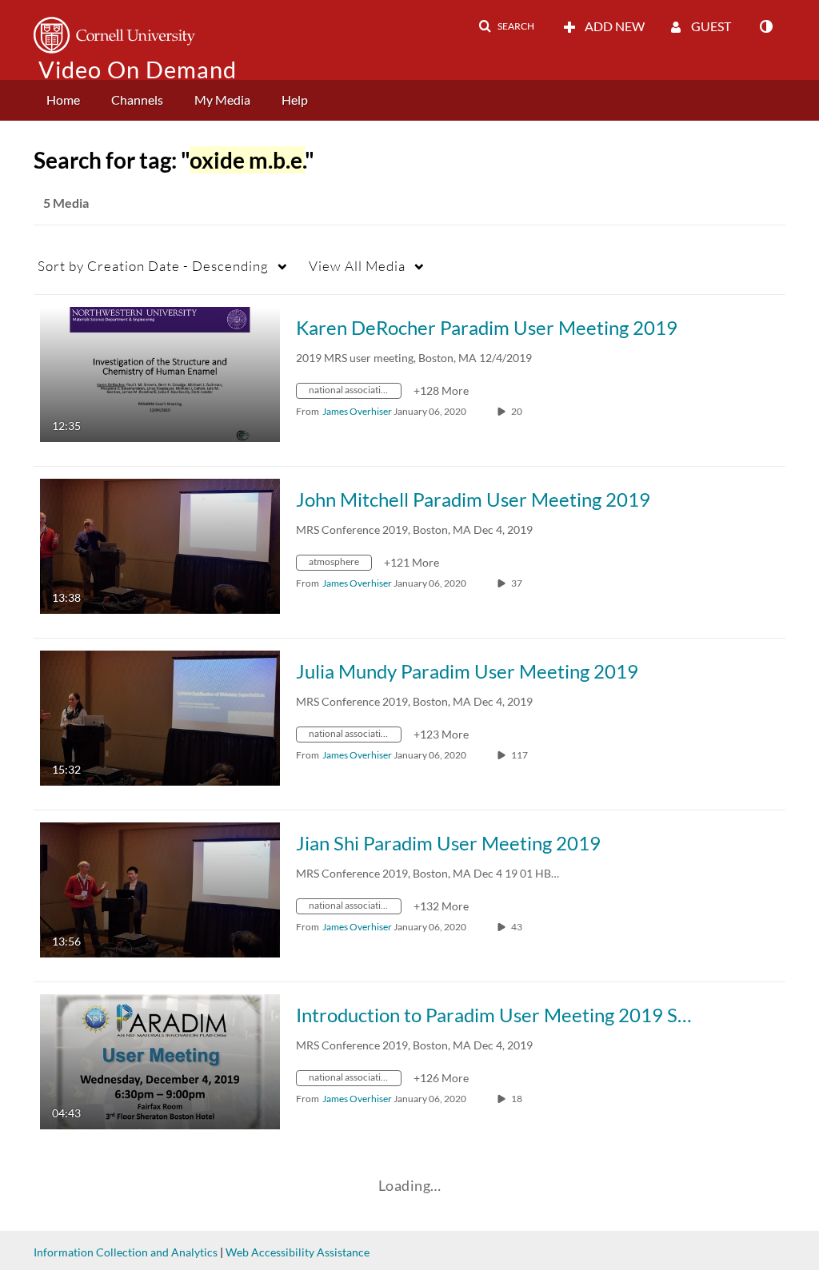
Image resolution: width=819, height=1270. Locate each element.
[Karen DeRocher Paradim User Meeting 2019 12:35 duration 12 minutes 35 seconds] (160, 373)
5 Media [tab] (66, 202)
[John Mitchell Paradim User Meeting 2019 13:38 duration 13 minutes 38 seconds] (160, 544)
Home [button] (63, 99)
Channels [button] (137, 99)
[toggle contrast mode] (765, 26)
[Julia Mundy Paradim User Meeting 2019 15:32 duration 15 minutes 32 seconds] (160, 716)
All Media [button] (357, 265)
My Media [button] (222, 99)
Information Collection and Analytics (126, 1252)
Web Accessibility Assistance (298, 1252)
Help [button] (295, 99)
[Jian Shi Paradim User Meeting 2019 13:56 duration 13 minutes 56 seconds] (160, 888)
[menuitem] (63, 100)
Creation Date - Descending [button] (153, 265)
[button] (506, 26)
